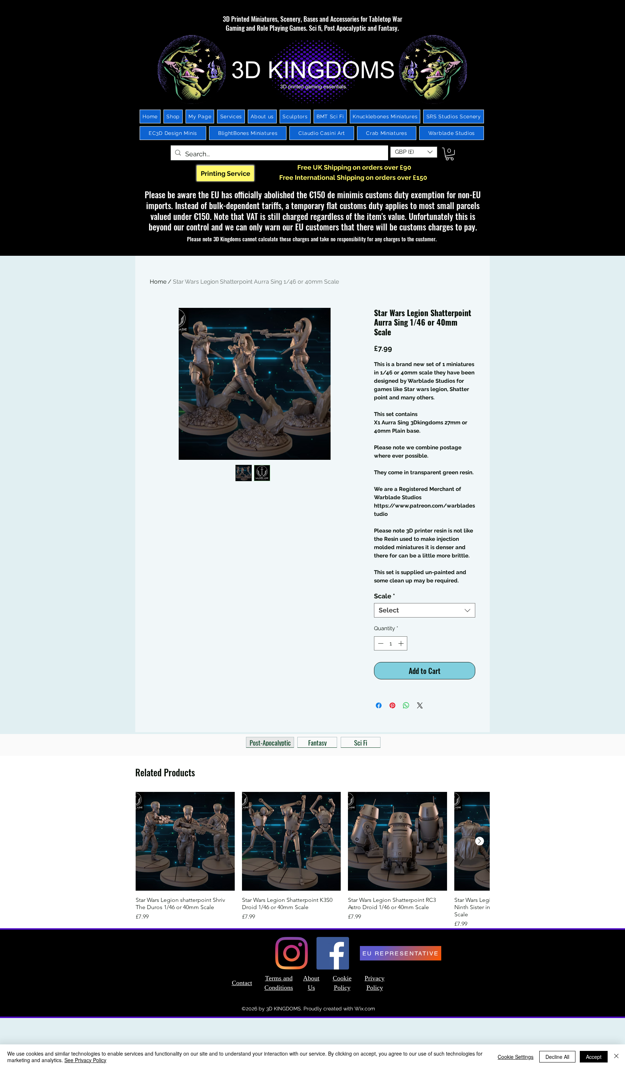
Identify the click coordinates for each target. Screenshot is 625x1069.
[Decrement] (380, 643)
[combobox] (424, 610)
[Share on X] (420, 705)
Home (158, 281)
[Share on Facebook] (378, 705)
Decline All (557, 1056)
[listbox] (413, 152)
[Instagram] (291, 953)
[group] (312, 860)
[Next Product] (479, 841)
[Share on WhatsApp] (406, 705)
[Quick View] (185, 841)
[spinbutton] (391, 643)
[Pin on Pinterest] (392, 705)
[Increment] (402, 643)
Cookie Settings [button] (515, 1056)
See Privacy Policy (85, 1060)
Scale (384, 596)
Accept (593, 1056)
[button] (413, 152)
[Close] (616, 1056)
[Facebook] (332, 953)
